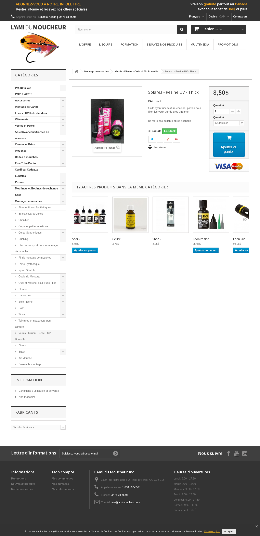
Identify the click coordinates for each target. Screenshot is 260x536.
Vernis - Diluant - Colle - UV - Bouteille (33, 336)
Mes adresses (60, 483)
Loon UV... (240, 239)
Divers (22, 345)
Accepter (228, 531)
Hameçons (24, 295)
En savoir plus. (212, 531)
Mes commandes (62, 478)
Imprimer (160, 147)
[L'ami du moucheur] (38, 44)
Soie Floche (25, 301)
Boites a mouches (26, 157)
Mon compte (63, 472)
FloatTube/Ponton (26, 163)
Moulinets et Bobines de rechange (36, 188)
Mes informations (63, 489)
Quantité (218, 105)
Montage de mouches (28, 201)
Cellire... (117, 239)
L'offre (85, 44)
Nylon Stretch (26, 270)
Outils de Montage (29, 276)
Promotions (228, 44)
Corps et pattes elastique (33, 226)
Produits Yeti (23, 87)
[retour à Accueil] (76, 71)
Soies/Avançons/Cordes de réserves (32, 135)
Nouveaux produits (23, 483)
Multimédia (200, 44)
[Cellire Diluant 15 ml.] (130, 215)
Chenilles (23, 220)
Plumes (22, 289)
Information (28, 379)
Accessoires (22, 100)
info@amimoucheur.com (126, 502)
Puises (19, 182)
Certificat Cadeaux (26, 169)
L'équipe (105, 44)
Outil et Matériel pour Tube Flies (37, 282)
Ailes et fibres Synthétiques (34, 207)
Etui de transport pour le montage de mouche (36, 248)
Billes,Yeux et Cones (30, 213)
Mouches (20, 150)
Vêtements (21, 119)
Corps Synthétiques (30, 232)
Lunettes (20, 175)
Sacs (18, 194)
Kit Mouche (25, 358)
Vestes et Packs (25, 125)
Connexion (240, 16)
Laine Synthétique (29, 263)
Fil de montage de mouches (34, 257)
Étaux (21, 351)
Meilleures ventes (22, 489)
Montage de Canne (26, 106)
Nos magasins (27, 396)
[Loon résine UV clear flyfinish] (211, 215)
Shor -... (77, 239)
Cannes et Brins (25, 144)
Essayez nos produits (164, 44)
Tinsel (22, 314)
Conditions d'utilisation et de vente (38, 390)
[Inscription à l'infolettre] (130, 6)
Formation (129, 44)
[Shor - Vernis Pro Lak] (90, 215)
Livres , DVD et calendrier (31, 113)
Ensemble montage (29, 364)
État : (151, 101)
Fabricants (26, 412)
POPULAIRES (23, 94)
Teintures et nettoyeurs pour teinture (33, 323)
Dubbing (23, 238)
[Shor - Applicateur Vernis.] (171, 215)
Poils (21, 308)
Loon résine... (202, 239)
